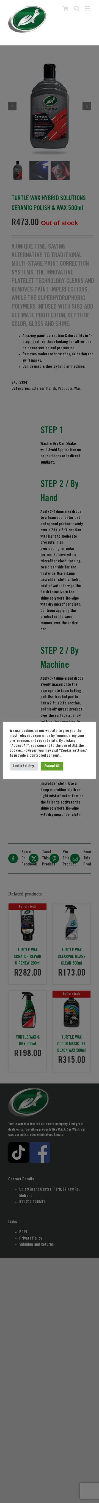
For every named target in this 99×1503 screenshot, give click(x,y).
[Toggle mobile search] (76, 8)
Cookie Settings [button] (24, 766)
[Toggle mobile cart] (65, 8)
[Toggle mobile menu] (88, 8)
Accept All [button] (52, 766)
